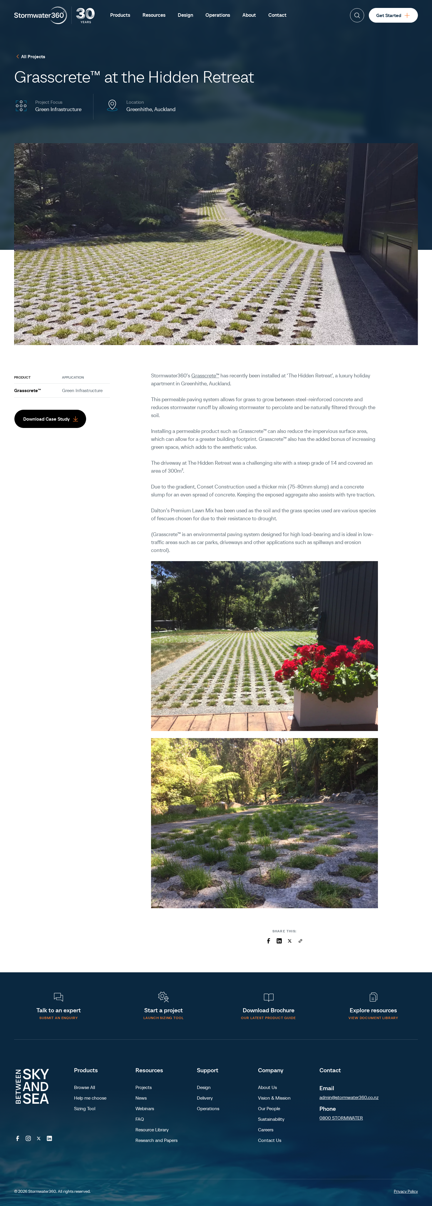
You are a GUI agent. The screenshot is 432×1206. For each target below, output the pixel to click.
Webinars (144, 1108)
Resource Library (152, 1130)
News (141, 1098)
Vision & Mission (274, 1098)
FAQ (139, 1119)
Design (204, 1087)
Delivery (205, 1098)
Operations (208, 1108)
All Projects (33, 56)
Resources (149, 1070)
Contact (330, 1070)
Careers (265, 1130)
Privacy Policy (406, 1191)
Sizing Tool (84, 1108)
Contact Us (269, 1140)
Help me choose (90, 1098)
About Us (267, 1087)
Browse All (84, 1087)
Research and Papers (156, 1140)
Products (86, 1070)
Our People (269, 1108)
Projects (143, 1087)
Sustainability (271, 1119)
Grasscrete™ (27, 390)
